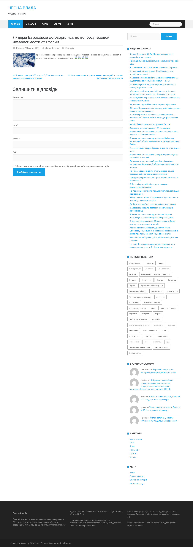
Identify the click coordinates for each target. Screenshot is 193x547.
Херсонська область (137, 291)
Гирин (161, 263)
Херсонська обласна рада (151, 285)
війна (153, 308)
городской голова (168, 308)
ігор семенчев (135, 353)
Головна (15, 24)
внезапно (160, 297)
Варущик (150, 263)
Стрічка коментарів (138, 479)
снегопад (157, 342)
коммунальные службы (139, 325)
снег (146, 342)
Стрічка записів (136, 476)
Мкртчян (132, 274)
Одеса (45, 24)
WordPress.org (136, 483)
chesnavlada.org (52, 48)
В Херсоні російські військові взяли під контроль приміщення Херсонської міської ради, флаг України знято (154, 117)
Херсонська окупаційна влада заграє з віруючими (153, 104)
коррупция (158, 325)
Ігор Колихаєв (135, 263)
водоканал (134, 302)
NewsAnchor (54, 543)
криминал (133, 330)
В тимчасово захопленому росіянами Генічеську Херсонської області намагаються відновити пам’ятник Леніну (154, 141)
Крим (70, 24)
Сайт (15, 152)
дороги (158, 314)
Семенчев (172, 280)
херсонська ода (161, 347)
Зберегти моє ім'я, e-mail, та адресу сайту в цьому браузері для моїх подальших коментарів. (62, 166)
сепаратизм (134, 342)
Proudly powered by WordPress (25, 543)
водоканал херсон (152, 302)
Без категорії (136, 439)
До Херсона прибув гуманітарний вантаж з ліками (153, 204)
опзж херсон (134, 336)
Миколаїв (31, 24)
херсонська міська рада (139, 347)
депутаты (146, 314)
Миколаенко (164, 269)
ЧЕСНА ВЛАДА (22, 8)
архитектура (172, 291)
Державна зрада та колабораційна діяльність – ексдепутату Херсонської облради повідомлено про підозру (154, 164)
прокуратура (162, 336)
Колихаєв (150, 269)
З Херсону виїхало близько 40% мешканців (150, 128)
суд (167, 342)
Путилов (132, 280)
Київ (132, 442)
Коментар (18, 97)
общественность (150, 330)
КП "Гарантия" (135, 269)
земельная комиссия (138, 319)
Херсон (58, 24)
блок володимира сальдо (140, 297)
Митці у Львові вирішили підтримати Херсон (150, 124)
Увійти (132, 472)
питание (148, 336)
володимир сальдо (137, 308)
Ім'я (15, 125)
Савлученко (146, 280)
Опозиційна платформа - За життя (155, 274)
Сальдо (160, 280)
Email (16, 138)
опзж (164, 330)
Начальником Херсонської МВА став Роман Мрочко (153, 67)
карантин (156, 319)
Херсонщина (156, 291)
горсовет (133, 314)
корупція (171, 325)
